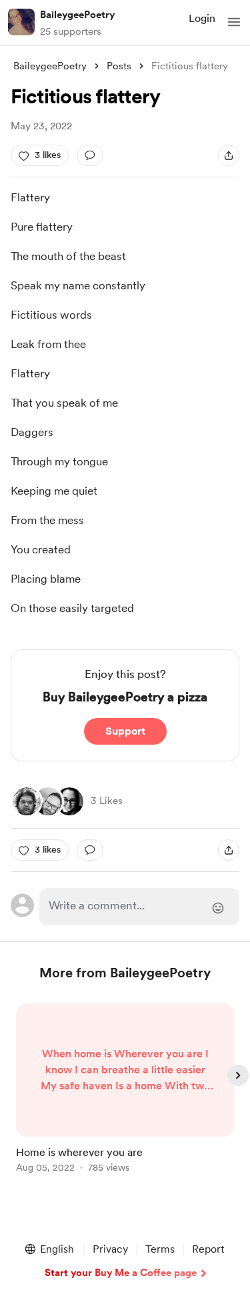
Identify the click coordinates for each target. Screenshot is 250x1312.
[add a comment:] (90, 155)
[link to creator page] (27, 801)
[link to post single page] (125, 1090)
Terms (160, 1249)
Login (202, 18)
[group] (125, 1095)
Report (208, 1249)
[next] (238, 1075)
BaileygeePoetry (77, 15)
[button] (234, 22)
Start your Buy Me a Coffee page (121, 1273)
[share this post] (228, 155)
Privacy (110, 1249)
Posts (119, 66)
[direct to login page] (139, 906)
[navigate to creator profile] (21, 22)
